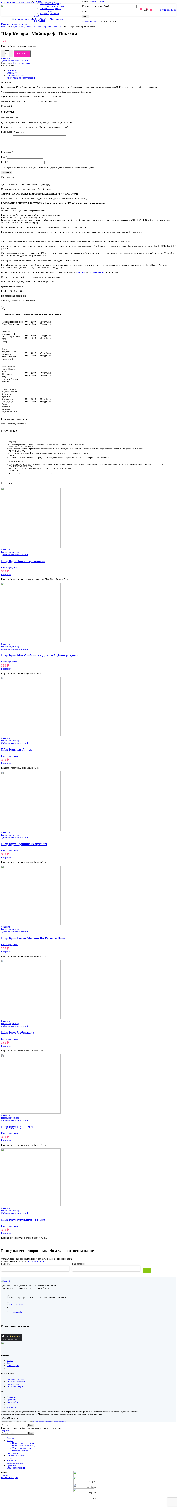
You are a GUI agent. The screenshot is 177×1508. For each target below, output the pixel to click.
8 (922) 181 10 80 (168, 10)
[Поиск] (153, 10)
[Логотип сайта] (13, 14)
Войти (85, 16)
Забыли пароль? (89, 21)
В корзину (22, 54)
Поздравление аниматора (52, 6)
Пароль (86, 11)
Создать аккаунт (96, 1)
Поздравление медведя (50, 3)
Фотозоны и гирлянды (50, 8)
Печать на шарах (48, 11)
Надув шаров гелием (49, 13)
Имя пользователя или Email (96, 6)
